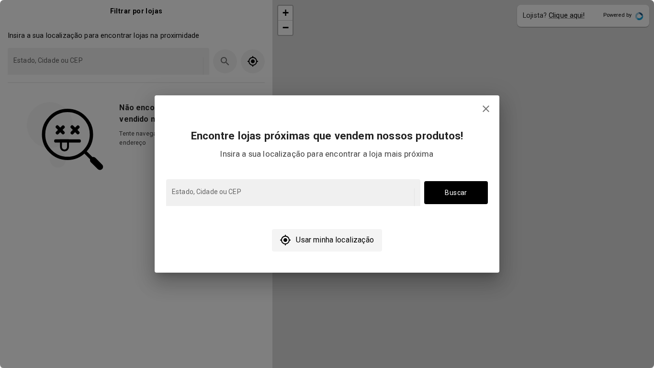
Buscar (456, 192)
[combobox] (292, 197)
